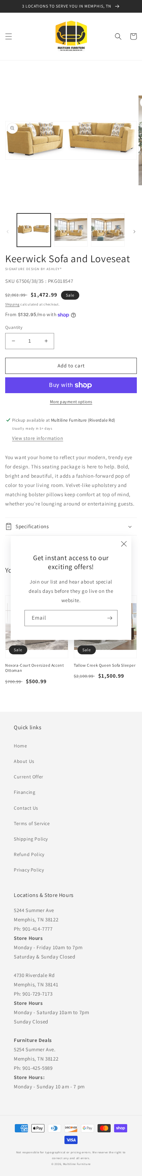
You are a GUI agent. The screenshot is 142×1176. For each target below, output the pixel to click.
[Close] (123, 543)
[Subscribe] (109, 618)
